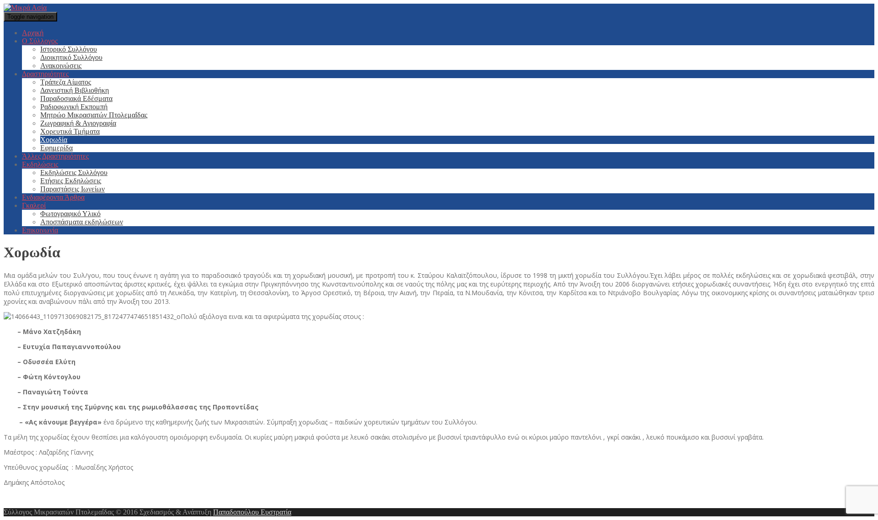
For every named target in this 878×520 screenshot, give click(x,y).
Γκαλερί (34, 205)
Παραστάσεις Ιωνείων (72, 189)
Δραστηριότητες (45, 74)
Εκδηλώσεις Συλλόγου (73, 172)
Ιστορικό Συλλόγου (68, 49)
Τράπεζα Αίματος (65, 82)
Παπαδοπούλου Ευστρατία (252, 512)
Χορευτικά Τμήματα (70, 131)
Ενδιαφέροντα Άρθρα (53, 197)
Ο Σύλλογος (40, 41)
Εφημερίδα (56, 148)
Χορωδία (53, 139)
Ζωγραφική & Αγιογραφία (78, 123)
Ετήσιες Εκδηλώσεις (70, 181)
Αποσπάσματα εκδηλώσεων (81, 222)
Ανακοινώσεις (60, 65)
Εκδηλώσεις (40, 164)
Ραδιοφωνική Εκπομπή (73, 107)
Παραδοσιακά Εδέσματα (76, 98)
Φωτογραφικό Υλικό (70, 214)
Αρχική (32, 33)
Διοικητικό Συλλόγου (71, 57)
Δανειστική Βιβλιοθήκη (74, 90)
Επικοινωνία (40, 230)
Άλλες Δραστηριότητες (55, 156)
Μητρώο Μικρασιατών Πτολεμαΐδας (93, 115)
